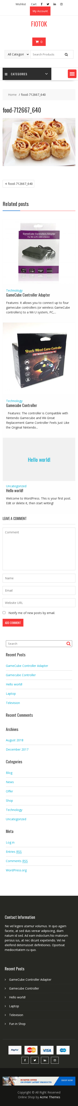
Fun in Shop (17, 1024)
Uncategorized (16, 486)
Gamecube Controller (21, 405)
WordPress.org (16, 870)
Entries (14, 852)
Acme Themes (50, 1097)
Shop (9, 800)
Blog (9, 773)
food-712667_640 (20, 184)
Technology (14, 290)
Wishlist (21, 4)
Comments (17, 861)
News (10, 782)
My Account (40, 11)
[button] (72, 73)
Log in (10, 842)
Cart (33, 4)
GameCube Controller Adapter (28, 295)
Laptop (11, 693)
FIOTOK (39, 23)
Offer (9, 791)
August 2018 (14, 740)
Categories (19, 74)
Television (13, 703)
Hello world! (39, 459)
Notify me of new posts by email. (31, 613)
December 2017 (17, 749)
